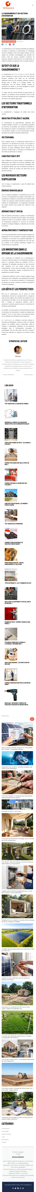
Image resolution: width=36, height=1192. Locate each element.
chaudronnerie (8, 320)
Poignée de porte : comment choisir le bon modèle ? (17, 623)
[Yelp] (20, 1188)
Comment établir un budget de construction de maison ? (14, 543)
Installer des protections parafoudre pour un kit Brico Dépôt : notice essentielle (17, 892)
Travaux (4, 1142)
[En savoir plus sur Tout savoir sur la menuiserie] (11, 515)
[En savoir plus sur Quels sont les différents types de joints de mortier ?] (11, 593)
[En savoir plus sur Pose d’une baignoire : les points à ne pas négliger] (11, 654)
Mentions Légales (18, 1152)
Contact (18, 1154)
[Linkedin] (13, 44)
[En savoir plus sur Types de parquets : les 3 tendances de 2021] (11, 574)
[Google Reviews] (23, 1188)
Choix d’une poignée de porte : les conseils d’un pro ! (18, 443)
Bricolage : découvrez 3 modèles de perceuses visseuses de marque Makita (16, 704)
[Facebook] (2, 44)
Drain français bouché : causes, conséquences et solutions (14, 563)
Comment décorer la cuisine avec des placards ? (16, 484)
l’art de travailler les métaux (21, 74)
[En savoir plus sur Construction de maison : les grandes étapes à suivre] (11, 495)
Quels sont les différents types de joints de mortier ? (18, 602)
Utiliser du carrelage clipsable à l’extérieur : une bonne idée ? (15, 643)
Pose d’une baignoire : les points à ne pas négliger (17, 663)
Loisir (3, 1137)
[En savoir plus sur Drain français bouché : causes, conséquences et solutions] (11, 554)
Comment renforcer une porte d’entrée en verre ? (17, 683)
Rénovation (5, 1139)
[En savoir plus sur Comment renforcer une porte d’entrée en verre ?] (11, 674)
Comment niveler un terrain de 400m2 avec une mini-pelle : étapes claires (17, 1089)
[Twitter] (6, 44)
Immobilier (5, 1131)
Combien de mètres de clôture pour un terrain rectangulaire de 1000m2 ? (16, 1037)
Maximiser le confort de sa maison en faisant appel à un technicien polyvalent (17, 423)
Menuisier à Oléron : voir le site (11, 811)
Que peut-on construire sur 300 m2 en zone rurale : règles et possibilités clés (16, 1008)
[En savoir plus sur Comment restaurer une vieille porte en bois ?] (11, 454)
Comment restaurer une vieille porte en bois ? (17, 463)
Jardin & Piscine (6, 1134)
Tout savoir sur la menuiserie (14, 524)
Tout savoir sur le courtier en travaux (16, 404)
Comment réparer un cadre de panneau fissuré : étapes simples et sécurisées (17, 796)
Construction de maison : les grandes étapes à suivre (16, 504)
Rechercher (5, 716)
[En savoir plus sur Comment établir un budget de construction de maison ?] (11, 534)
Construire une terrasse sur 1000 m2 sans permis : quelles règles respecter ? (17, 1118)
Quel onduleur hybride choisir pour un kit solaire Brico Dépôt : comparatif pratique (17, 748)
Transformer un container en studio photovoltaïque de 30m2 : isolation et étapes (18, 920)
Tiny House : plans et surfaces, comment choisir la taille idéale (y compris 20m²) (17, 862)
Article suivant (29, 374)
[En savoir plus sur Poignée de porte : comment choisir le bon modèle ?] (11, 613)
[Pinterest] (10, 44)
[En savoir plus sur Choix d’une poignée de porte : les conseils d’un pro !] (11, 434)
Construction (8, 41)
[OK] (32, 719)
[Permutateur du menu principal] (32, 5)
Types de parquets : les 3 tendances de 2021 (18, 583)
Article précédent (8, 374)
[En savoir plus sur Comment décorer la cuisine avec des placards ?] (11, 475)
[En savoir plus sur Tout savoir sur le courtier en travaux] (11, 395)
